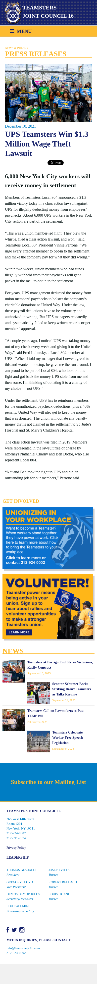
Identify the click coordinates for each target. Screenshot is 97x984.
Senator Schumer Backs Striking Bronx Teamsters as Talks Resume (71, 689)
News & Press (15, 48)
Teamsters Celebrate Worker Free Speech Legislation (67, 738)
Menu (23, 31)
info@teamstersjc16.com (23, 948)
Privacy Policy (16, 847)
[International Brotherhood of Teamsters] (11, 13)
